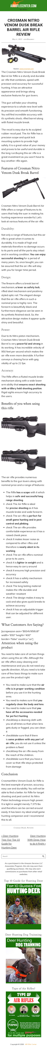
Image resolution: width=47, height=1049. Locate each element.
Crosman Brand (19, 828)
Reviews (30, 828)
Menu (25, 9)
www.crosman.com (26, 69)
